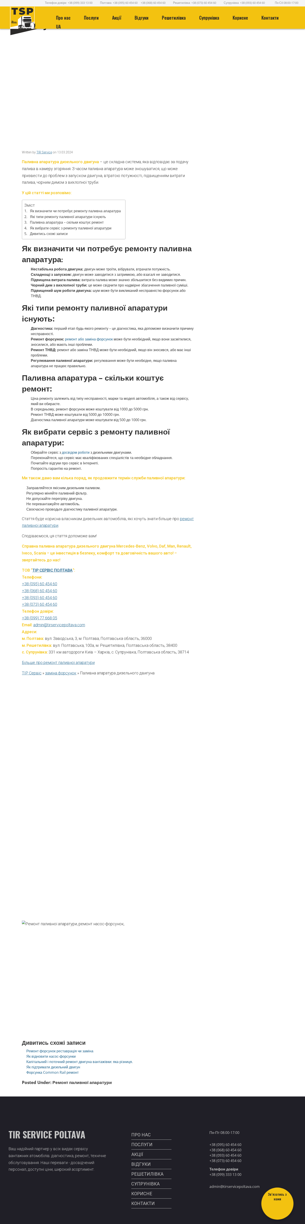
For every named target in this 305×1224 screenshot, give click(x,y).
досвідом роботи (76, 452)
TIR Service (44, 152)
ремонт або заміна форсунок (89, 339)
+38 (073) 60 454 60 (203, 3)
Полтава (105, 3)
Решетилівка (181, 3)
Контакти (270, 17)
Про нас (63, 17)
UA (58, 26)
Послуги (91, 17)
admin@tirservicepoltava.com (59, 624)
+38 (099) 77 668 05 (39, 618)
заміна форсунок (60, 673)
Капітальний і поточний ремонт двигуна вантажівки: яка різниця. (79, 1061)
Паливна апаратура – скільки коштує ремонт (67, 222)
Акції (116, 17)
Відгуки (141, 17)
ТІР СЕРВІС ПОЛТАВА (52, 570)
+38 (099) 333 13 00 (80, 3)
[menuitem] (60, 17)
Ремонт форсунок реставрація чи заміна (59, 1051)
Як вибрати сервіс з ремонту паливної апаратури (70, 228)
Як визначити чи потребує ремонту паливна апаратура (75, 210)
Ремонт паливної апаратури (82, 1082)
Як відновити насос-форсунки (51, 1056)
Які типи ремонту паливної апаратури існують (68, 216)
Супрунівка (209, 17)
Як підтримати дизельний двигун (53, 1067)
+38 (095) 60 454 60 (125, 3)
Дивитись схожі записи (49, 233)
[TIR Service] (28, 21)
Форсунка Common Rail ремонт (52, 1072)
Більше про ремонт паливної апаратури (58, 662)
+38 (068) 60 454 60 (153, 3)
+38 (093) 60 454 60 (252, 3)
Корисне (240, 17)
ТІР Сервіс (32, 673)
